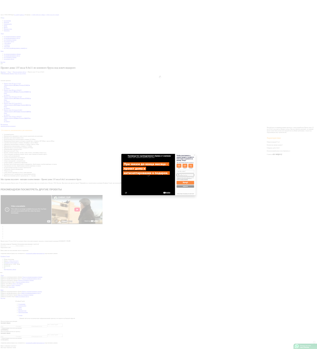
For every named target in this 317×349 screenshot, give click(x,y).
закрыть (185, 186)
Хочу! (185, 182)
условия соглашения (184, 179)
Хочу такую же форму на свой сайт (185, 193)
